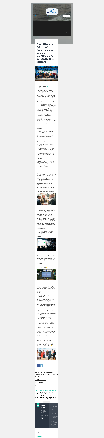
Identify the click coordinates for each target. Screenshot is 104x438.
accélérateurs (55, 416)
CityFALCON (49, 86)
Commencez (54, 417)
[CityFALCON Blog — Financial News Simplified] (52, 11)
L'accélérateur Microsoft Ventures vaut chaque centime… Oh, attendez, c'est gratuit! (45, 53)
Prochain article (54, 425)
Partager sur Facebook (38, 365)
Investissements (41, 27)
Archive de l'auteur (42, 418)
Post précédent (54, 422)
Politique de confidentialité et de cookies (45, 390)
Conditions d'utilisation (47, 389)
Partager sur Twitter (41, 365)
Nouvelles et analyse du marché (45, 32)
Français (66, 16)
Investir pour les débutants (56, 27)
